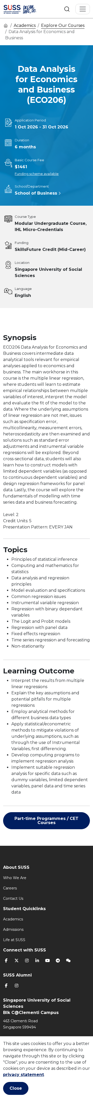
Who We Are (14, 877)
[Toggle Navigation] (82, 9)
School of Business (36, 193)
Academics (25, 25)
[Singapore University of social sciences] (26, 9)
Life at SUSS (14, 939)
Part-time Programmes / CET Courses (46, 820)
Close (16, 1088)
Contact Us (13, 898)
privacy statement (23, 1074)
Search (67, 9)
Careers (10, 888)
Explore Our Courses (62, 25)
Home (5, 25)
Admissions (13, 929)
